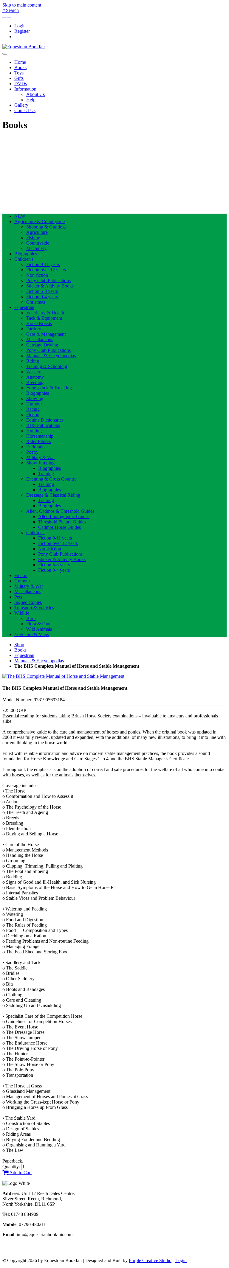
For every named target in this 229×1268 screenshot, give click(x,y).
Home (20, 62)
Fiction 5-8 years (42, 291)
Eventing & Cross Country (51, 478)
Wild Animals (39, 629)
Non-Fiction (49, 548)
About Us (35, 94)
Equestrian (24, 307)
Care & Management (46, 334)
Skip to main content (21, 4)
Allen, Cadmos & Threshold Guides (60, 511)
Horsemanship (39, 436)
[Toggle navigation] (4, 54)
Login (20, 25)
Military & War (40, 457)
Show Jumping (40, 462)
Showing (34, 398)
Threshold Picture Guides (62, 521)
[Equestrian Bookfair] (23, 46)
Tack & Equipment (44, 318)
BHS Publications (43, 425)
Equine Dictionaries (45, 419)
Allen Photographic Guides (63, 516)
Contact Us (24, 110)
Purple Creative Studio (150, 1260)
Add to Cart (20, 1172)
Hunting (34, 430)
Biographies (25, 253)
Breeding (35, 382)
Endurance (36, 446)
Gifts (19, 78)
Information (25, 88)
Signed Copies (28, 602)
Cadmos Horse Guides (59, 527)
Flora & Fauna (40, 623)
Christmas (35, 301)
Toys (19, 72)
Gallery (21, 105)
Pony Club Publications (48, 280)
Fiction (32, 414)
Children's (23, 259)
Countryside (37, 242)
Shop (19, 644)
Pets (18, 596)
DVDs (20, 83)
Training (46, 473)
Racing (33, 409)
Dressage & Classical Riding (53, 495)
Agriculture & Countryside (39, 221)
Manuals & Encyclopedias (51, 355)
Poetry (32, 452)
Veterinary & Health (45, 312)
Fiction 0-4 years (42, 296)
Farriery (33, 328)
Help (30, 99)
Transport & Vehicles (34, 607)
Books (20, 67)
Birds (31, 618)
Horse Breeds (39, 323)
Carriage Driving (42, 344)
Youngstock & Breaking (49, 387)
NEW (19, 216)
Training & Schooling (46, 366)
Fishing (33, 237)
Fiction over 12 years (46, 269)
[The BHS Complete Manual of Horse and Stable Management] (63, 676)
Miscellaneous (39, 339)
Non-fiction (37, 275)
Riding (32, 360)
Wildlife (21, 613)
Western (33, 371)
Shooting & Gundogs (46, 226)
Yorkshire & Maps (31, 634)
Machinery (36, 248)
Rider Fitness (38, 441)
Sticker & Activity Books (50, 285)
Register (22, 31)
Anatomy (35, 377)
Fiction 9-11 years (43, 264)
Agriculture (37, 232)
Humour (34, 403)
